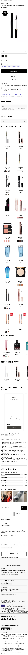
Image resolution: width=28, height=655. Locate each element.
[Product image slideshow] (14, 28)
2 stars (3, 483)
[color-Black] (6, 194)
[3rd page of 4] (15, 433)
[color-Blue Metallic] (9, 308)
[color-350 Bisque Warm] (20, 285)
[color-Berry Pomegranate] (4, 356)
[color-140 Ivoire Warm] (17, 285)
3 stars (3, 480)
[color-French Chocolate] (6, 171)
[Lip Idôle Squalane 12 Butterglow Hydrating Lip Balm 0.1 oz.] (20, 204)
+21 (23, 285)
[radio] (5, 171)
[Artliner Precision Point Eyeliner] (7, 295)
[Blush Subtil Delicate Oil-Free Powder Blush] (7, 228)
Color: (2, 48)
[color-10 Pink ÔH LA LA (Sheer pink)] (18, 217)
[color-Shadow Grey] (22, 241)
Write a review (24, 469)
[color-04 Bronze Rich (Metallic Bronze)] (18, 171)
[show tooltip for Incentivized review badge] (11, 650)
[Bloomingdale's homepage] (1, 0)
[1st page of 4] (9, 433)
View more (4, 112)
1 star (3, 485)
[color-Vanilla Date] (8, 356)
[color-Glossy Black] (18, 241)
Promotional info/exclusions (13, 610)
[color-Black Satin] (5, 308)
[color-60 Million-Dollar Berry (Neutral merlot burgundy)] (22, 217)
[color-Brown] (8, 194)
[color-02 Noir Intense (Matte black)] (22, 171)
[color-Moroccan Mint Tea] (6, 356)
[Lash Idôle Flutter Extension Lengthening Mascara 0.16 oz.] (20, 318)
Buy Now (14, 76)
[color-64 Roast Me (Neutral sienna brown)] (20, 217)
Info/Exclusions (15, 98)
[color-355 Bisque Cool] (22, 285)
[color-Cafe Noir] (4, 171)
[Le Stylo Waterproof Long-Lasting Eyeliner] (20, 158)
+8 (10, 241)
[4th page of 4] (18, 433)
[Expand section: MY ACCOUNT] (14, 587)
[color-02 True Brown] (8, 331)
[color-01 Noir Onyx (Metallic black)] (20, 171)
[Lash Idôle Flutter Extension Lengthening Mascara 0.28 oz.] (7, 318)
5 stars (3, 475)
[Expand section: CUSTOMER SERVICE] (14, 583)
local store (13, 89)
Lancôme (4, 3)
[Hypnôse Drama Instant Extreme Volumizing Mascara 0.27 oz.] (20, 181)
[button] (14, 28)
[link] (7, 147)
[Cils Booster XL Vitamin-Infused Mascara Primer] (7, 137)
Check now (21, 610)
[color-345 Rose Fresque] (6, 241)
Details (7, 64)
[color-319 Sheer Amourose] (8, 241)
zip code (11, 85)
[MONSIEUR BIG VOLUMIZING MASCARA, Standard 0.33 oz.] (7, 204)
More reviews (14, 553)
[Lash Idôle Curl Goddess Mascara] (20, 295)
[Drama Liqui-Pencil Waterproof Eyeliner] (7, 158)
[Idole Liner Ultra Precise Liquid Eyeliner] (20, 228)
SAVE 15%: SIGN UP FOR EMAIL (14, 565)
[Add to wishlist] (24, 11)
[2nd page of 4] (12, 433)
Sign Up (19, 94)
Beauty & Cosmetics (8, 0)
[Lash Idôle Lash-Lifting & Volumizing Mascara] (20, 137)
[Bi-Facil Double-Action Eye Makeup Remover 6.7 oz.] (20, 251)
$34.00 (3, 64)
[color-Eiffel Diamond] (9, 171)
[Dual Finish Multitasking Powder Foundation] (20, 272)
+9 (23, 217)
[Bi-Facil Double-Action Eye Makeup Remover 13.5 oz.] (7, 272)
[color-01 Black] (6, 331)
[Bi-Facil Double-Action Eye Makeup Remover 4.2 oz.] (7, 251)
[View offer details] (14, 121)
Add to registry (14, 79)
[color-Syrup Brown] (20, 241)
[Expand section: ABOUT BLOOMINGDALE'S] (14, 590)
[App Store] (5, 628)
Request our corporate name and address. (15, 649)
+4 (10, 171)
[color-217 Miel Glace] (4, 241)
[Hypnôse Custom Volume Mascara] (7, 181)
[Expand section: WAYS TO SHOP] (14, 594)
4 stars (3, 477)
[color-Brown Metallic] (7, 308)
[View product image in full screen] (3, 39)
